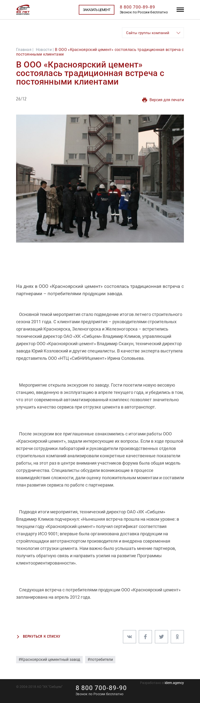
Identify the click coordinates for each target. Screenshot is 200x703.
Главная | (25, 49)
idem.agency (174, 683)
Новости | (45, 49)
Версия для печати (167, 100)
